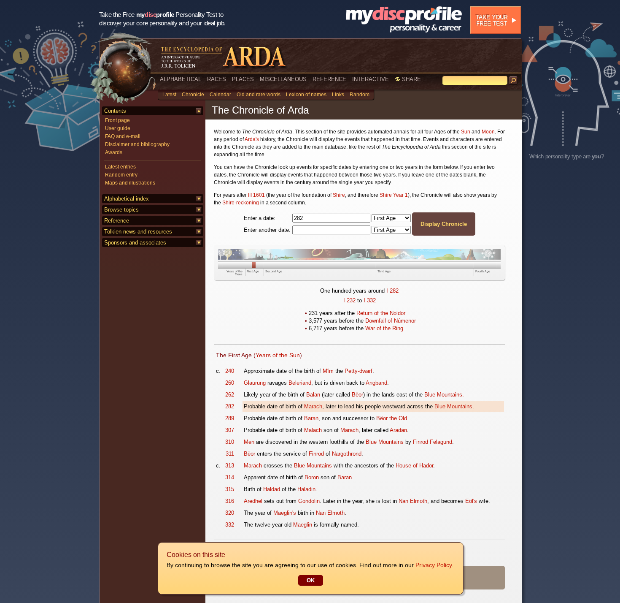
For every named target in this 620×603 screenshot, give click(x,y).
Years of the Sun (278, 355)
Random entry (121, 175)
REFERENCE (329, 79)
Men (249, 442)
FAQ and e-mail (122, 136)
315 (229, 489)
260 (229, 383)
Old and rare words (258, 95)
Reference (116, 220)
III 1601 (256, 195)
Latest (169, 95)
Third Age (384, 271)
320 (229, 513)
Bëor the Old (391, 418)
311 (230, 454)
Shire (339, 195)
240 (229, 371)
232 (351, 300)
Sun (465, 132)
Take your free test (491, 20)
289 (229, 418)
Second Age (273, 271)
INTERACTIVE (370, 79)
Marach (313, 406)
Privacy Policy (433, 565)
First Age (253, 271)
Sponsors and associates (135, 242)
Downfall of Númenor (390, 321)
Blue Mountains (453, 406)
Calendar (220, 95)
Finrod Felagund (432, 442)
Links (338, 95)
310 (229, 442)
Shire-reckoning (240, 203)
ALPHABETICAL (180, 79)
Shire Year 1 (394, 195)
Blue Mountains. (444, 394)
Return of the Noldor (380, 313)
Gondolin (309, 501)
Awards (113, 152)
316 (229, 501)
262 (229, 394)
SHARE (410, 79)
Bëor (357, 394)
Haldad (271, 489)
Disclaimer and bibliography (137, 144)
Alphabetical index (126, 199)
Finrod (316, 454)
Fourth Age (482, 271)
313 (229, 465)
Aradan (398, 430)
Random (359, 95)
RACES (216, 79)
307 (229, 430)
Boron (312, 477)
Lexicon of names (306, 95)
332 (371, 300)
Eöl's (471, 501)
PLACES (243, 79)
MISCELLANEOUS (283, 79)
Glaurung (255, 383)
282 (394, 291)
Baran (311, 418)
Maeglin (302, 525)
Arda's (252, 139)
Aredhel (253, 501)
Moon (488, 132)
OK (311, 580)
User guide (117, 128)
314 (229, 477)
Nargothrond (346, 454)
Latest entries (120, 167)
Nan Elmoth (413, 501)
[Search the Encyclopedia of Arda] (513, 80)
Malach (313, 430)
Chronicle (193, 95)
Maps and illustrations (130, 183)
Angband (376, 383)
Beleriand (299, 383)
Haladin (306, 489)
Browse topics (121, 209)
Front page (117, 120)
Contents (115, 111)
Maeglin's (284, 513)
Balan (313, 394)
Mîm (328, 371)
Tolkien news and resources (138, 231)
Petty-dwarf (358, 371)
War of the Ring (384, 328)
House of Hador (414, 465)
